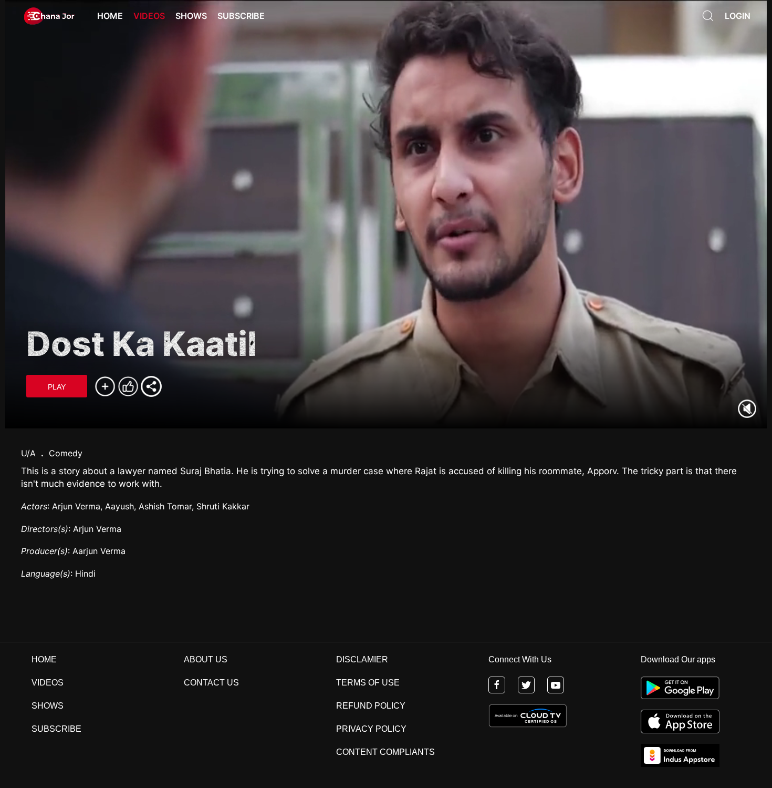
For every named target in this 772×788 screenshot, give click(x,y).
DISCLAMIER (362, 659)
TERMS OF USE (368, 682)
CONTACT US (211, 682)
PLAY (57, 387)
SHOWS (48, 705)
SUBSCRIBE (56, 728)
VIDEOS (48, 682)
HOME (44, 659)
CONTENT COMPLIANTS (385, 752)
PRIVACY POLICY (371, 728)
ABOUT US (205, 659)
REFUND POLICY (370, 705)
